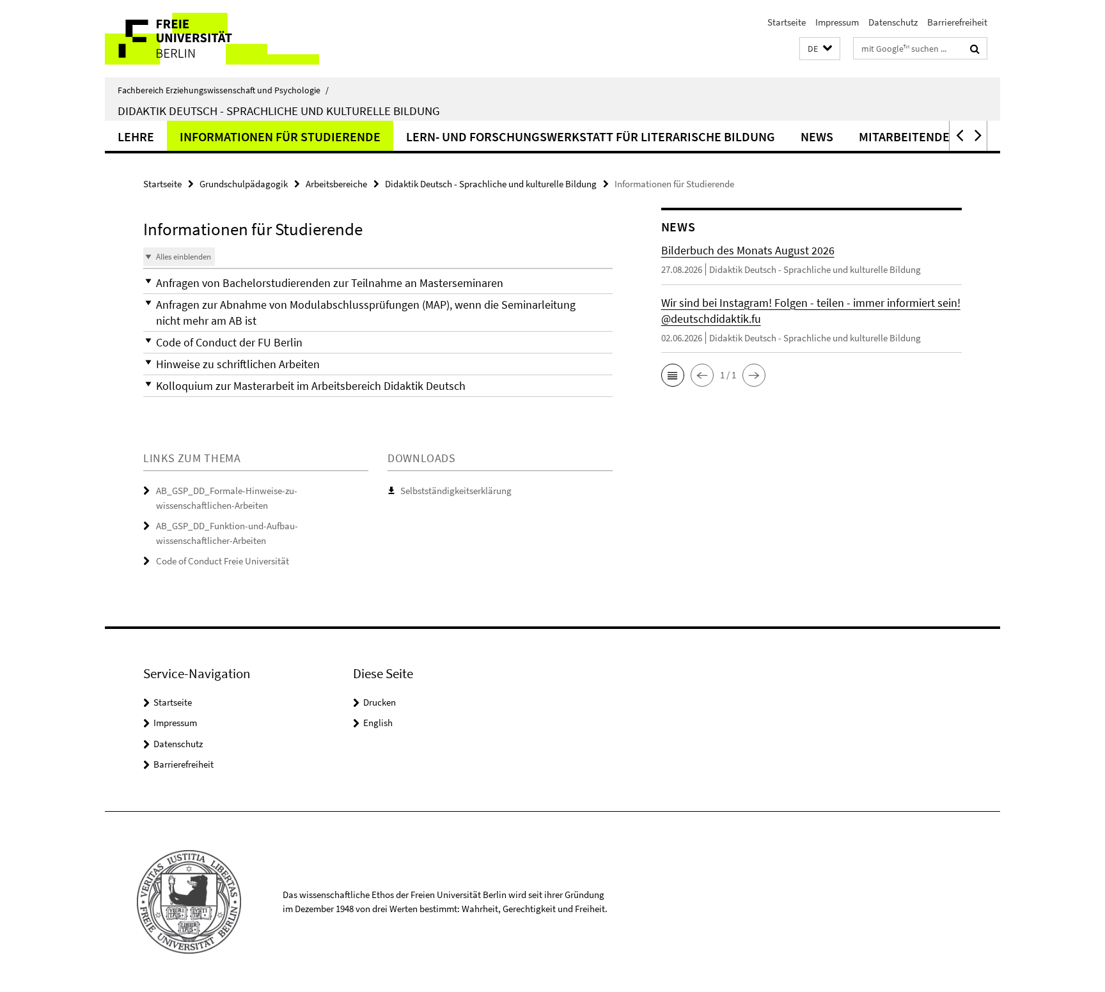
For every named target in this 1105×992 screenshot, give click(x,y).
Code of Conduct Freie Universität (222, 561)
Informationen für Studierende (280, 136)
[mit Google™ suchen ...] (975, 48)
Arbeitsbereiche (336, 184)
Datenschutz (893, 22)
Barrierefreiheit (957, 22)
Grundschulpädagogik (244, 184)
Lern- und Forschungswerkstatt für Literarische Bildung (590, 136)
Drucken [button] (379, 702)
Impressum (837, 22)
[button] (819, 49)
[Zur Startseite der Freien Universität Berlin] (212, 39)
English (378, 723)
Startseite (786, 22)
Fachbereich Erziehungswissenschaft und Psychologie (223, 90)
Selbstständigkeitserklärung (456, 490)
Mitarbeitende (904, 136)
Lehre (136, 136)
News (817, 136)
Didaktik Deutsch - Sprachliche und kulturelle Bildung (279, 110)
